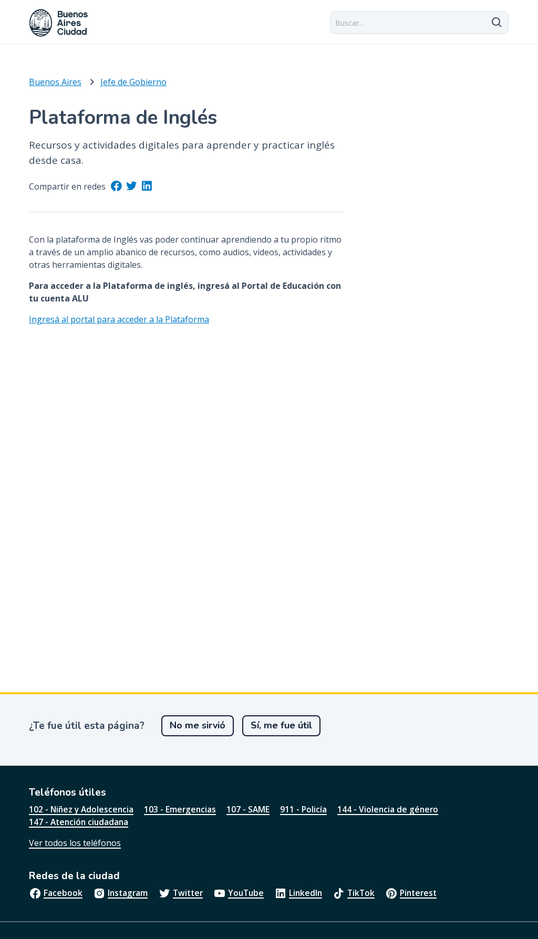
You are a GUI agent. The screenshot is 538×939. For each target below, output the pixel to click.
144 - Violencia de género (387, 809)
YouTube (246, 893)
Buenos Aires (55, 82)
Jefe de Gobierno (133, 82)
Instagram (128, 893)
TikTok (361, 893)
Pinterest (418, 893)
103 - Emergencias (180, 809)
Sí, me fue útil (281, 725)
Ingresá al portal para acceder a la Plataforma (119, 319)
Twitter (188, 893)
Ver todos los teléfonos (75, 843)
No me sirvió (197, 725)
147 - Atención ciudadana (78, 822)
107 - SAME (248, 809)
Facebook (63, 893)
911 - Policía (303, 809)
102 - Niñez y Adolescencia (81, 809)
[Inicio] (58, 23)
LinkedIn (305, 893)
